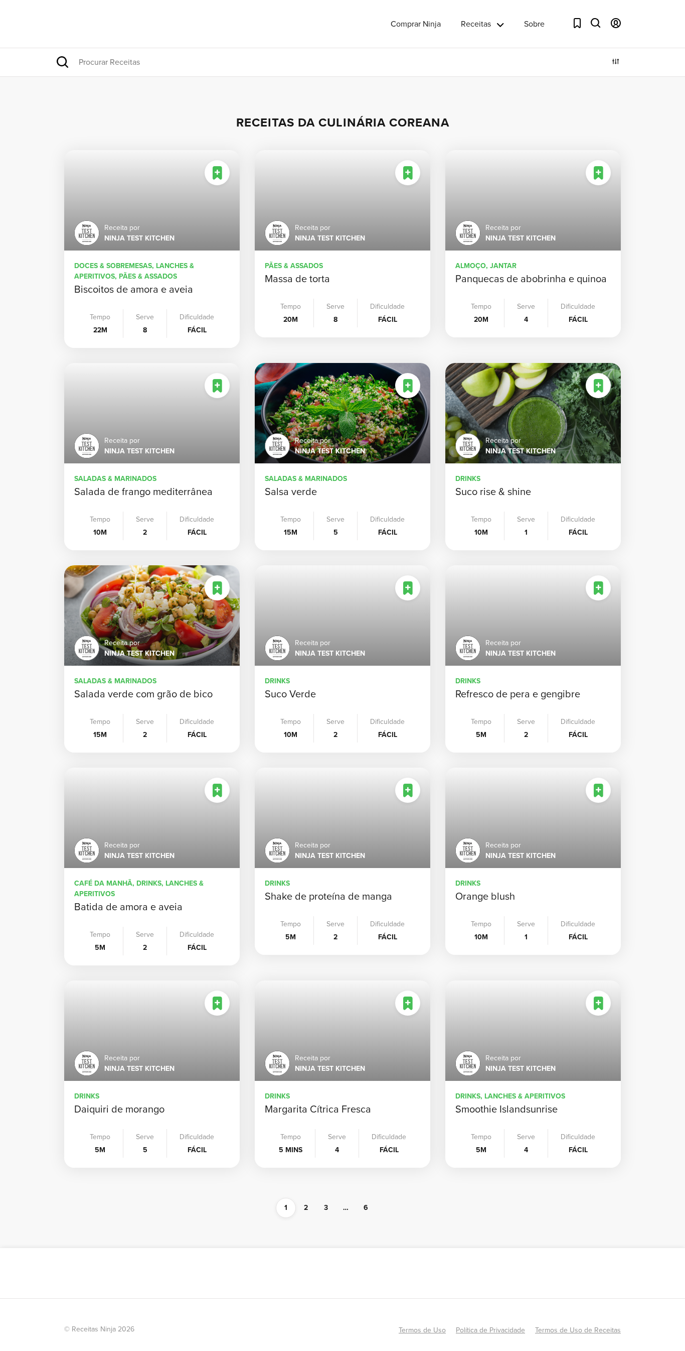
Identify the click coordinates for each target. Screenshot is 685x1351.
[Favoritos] (577, 23)
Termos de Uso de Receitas (578, 1330)
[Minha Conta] (616, 23)
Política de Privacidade (490, 1330)
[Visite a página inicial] (106, 24)
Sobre (534, 24)
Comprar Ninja (416, 24)
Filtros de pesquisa (616, 61)
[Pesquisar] (596, 23)
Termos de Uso (422, 1330)
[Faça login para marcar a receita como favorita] (217, 172)
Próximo (403, 1208)
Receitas (476, 24)
